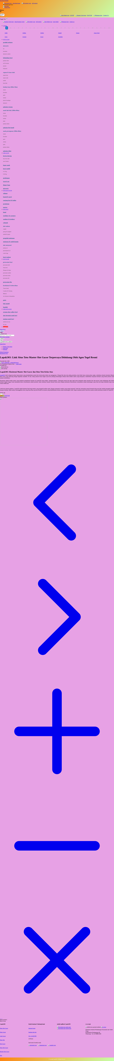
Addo (6, 33)
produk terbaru (7, 42)
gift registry (35, 3)
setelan (4, 97)
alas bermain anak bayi (10, 315)
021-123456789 (32, 1036)
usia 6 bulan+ (6, 161)
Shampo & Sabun (7, 270)
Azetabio (60, 36)
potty (4, 300)
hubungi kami (32, 1028)
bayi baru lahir (6, 158)
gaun (4, 95)
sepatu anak (5, 77)
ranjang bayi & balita (9, 200)
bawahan (5, 92)
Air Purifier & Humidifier (9, 296)
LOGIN (72, 15)
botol (4, 212)
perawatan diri (6, 278)
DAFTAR (89, 15)
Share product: (3, 397)
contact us (71, 21)
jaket (4, 121)
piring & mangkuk (7, 231)
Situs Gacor (3, 1032)
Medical (5, 293)
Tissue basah (6, 288)
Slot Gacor (2, 1044)
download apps (16, 3)
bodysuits (5, 68)
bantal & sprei (7, 197)
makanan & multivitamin (10, 241)
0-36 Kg (5, 174)
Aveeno (24, 36)
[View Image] (0, 1018)
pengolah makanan (9, 238)
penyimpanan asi (6, 250)
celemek (5, 223)
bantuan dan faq (32, 1032)
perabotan (6, 204)
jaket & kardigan (6, 100)
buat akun (5, 348)
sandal (4, 80)
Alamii (59, 33)
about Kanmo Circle (19, 21)
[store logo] (12, 19)
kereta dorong (7, 156)
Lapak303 (2, 375)
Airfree (42, 33)
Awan (41, 36)
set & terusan (6, 63)
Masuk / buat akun (7, 346)
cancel (2, 338)
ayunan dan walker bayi (10, 312)
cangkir (4, 229)
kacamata (5, 51)
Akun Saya (3, 329)
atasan (4, 89)
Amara (77, 33)
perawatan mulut (6, 275)
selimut (5, 193)
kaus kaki (5, 83)
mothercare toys (6, 321)
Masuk (2, 331)
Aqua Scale (96, 33)
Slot (1, 1055)
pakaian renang (7, 107)
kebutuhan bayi (7, 58)
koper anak (6, 165)
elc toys (4, 324)
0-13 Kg (5, 171)
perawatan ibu (7, 282)
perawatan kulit (6, 265)
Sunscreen (5, 267)
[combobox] (7, 335)
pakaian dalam (6, 123)
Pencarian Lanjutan (4, 337)
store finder (56, 21)
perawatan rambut (7, 272)
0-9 (109, 28)
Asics (6, 36)
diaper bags (6, 185)
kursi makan (7, 257)
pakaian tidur (6, 60)
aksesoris (5, 103)
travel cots (6, 181)
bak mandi (6, 303)
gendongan (6, 178)
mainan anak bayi (8, 319)
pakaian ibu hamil (8, 127)
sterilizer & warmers (9, 216)
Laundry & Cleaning (7, 291)
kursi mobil (6, 168)
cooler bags (5, 253)
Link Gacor (3, 1036)
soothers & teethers (9, 219)
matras (5, 207)
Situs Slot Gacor (4, 1028)
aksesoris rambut (6, 54)
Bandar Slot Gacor (4, 1051)
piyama (4, 66)
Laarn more (18, 364)
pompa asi (5, 248)
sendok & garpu (6, 234)
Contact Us (106, 15)
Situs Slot (2, 1040)
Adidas (24, 33)
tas (3, 48)
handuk (5, 307)
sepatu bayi (5, 75)
